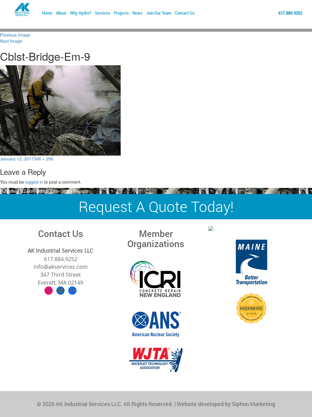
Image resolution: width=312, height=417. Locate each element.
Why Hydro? (80, 13)
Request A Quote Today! (156, 206)
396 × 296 (43, 159)
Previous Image (15, 35)
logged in (34, 182)
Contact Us (185, 13)
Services (102, 13)
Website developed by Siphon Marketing (226, 404)
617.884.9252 (290, 13)
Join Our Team (158, 13)
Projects (121, 13)
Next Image (11, 41)
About (61, 13)
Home (47, 13)
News (138, 13)
